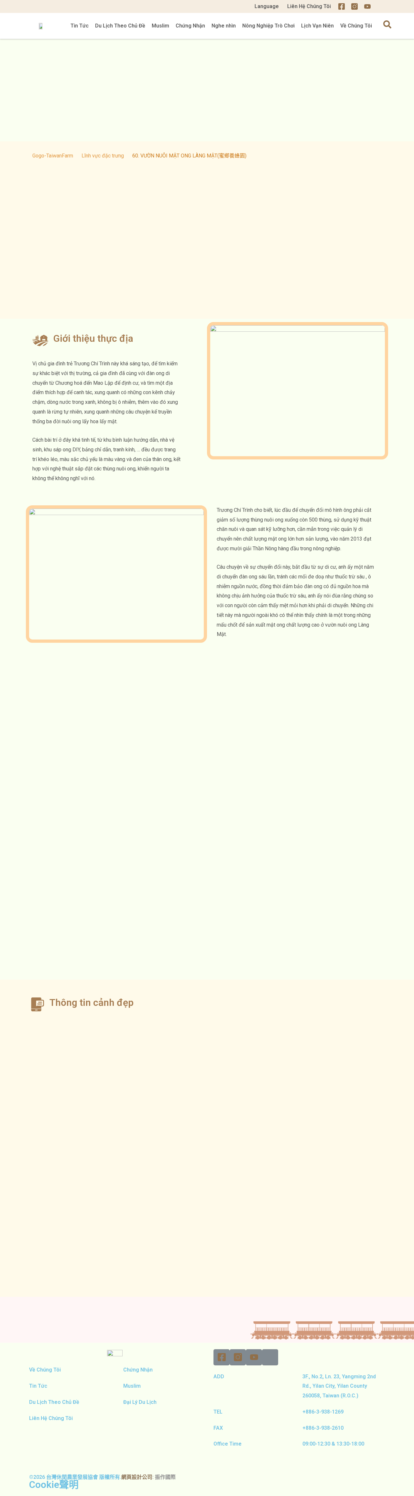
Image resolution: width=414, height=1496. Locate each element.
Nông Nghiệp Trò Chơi (268, 26)
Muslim (160, 26)
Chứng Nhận (190, 26)
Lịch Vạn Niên (317, 26)
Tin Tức (80, 26)
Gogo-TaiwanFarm (52, 156)
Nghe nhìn (224, 26)
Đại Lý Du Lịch (137, 1402)
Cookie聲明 (54, 1484)
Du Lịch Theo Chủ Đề (120, 26)
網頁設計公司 (136, 1477)
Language (267, 6)
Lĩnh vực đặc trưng (103, 156)
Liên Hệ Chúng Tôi (309, 6)
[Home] (380, 6)
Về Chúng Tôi (356, 26)
